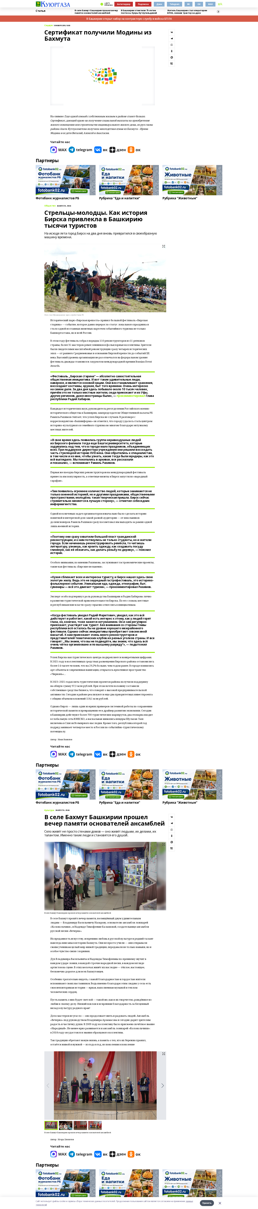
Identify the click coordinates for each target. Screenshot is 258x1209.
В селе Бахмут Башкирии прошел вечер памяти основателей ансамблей (96, 11)
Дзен (159, 4)
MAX (210, 4)
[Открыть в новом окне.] (58, 149)
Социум (48, 25)
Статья (40, 11)
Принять (207, 1203)
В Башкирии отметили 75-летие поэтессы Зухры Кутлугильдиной (139, 11)
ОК (199, 4)
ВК (188, 4)
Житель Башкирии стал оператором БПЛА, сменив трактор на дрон (187, 11)
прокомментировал (131, 396)
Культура (49, 810)
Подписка (143, 4)
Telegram (174, 4)
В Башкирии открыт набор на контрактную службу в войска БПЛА (129, 18)
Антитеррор (123, 4)
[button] (163, 1085)
